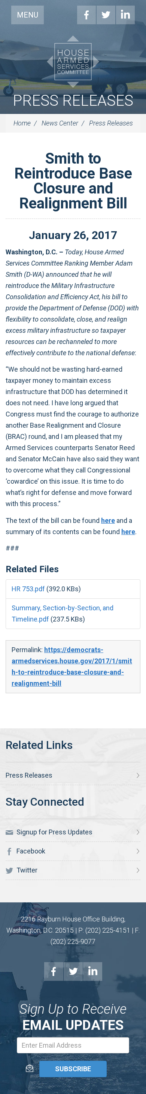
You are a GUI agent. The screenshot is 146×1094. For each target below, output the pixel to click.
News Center (60, 123)
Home (22, 123)
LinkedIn (125, 15)
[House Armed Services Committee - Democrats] (73, 61)
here (108, 520)
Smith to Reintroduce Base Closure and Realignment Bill (73, 181)
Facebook (86, 15)
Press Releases (73, 100)
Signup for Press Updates (53, 832)
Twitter (106, 15)
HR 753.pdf (28, 589)
